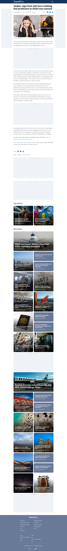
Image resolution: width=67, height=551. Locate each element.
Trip (32, 537)
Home (15, 154)
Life (21, 528)
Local (32, 535)
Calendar (22, 530)
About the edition (38, 524)
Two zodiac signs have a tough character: (25, 142)
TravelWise (17, 12)
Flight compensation (25, 524)
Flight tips (22, 520)
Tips (21, 539)
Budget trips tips (37, 520)
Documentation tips (24, 522)
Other (33, 12)
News (21, 535)
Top (35, 528)
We (29, 45)
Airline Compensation (36, 539)
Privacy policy (37, 526)
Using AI (22, 526)
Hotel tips (36, 522)
